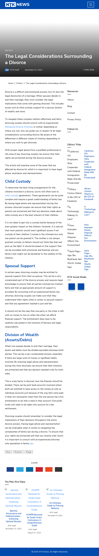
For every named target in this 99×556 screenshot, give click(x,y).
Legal (29, 452)
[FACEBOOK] (10, 469)
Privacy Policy (74, 119)
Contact (71, 112)
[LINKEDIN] (29, 469)
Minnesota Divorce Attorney (19, 126)
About (70, 99)
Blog (69, 106)
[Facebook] (71, 286)
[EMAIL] (58, 469)
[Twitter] (81, 286)
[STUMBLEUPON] (49, 469)
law (31, 443)
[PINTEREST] (39, 469)
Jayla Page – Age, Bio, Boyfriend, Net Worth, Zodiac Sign (89, 260)
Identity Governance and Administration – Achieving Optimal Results (13, 516)
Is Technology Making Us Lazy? (90, 210)
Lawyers (19, 452)
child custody (11, 195)
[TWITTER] (20, 469)
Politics (9, 50)
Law (9, 452)
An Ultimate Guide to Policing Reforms (55, 506)
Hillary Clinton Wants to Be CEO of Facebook (89, 194)
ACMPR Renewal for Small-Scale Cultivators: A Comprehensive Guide (34, 520)
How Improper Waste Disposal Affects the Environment (90, 232)
